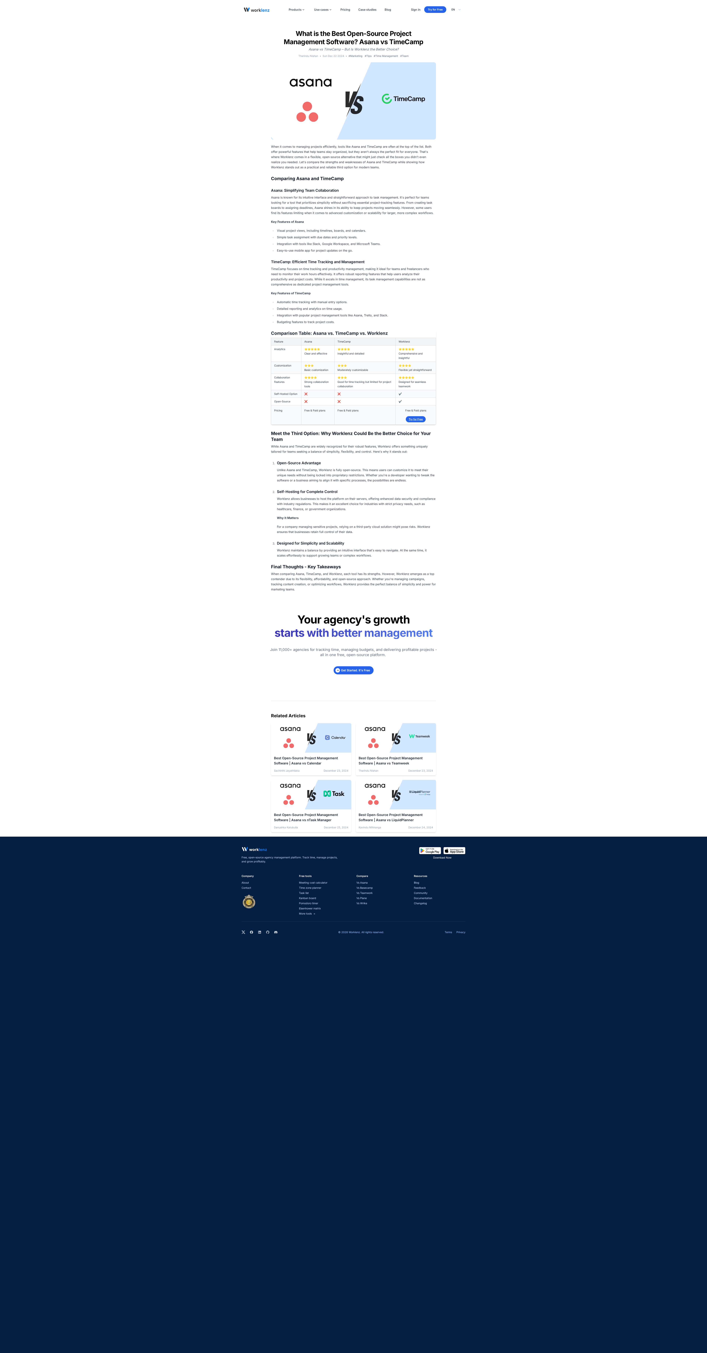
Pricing (345, 9)
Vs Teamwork (364, 892)
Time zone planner (310, 887)
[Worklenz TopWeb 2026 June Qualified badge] (249, 901)
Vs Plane (361, 898)
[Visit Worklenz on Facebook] (251, 932)
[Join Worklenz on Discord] (276, 932)
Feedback (420, 887)
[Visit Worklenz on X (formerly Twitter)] (243, 932)
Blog (388, 9)
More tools (307, 913)
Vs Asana (362, 882)
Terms (448, 932)
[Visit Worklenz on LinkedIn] (259, 932)
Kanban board (307, 898)
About (245, 882)
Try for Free (435, 9)
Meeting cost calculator (313, 882)
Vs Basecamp (364, 887)
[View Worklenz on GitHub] (268, 932)
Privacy (460, 932)
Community (421, 892)
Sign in (416, 9)
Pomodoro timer (308, 903)
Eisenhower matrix (310, 908)
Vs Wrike (361, 903)
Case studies (367, 9)
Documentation (423, 898)
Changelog (420, 903)
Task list (304, 892)
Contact (246, 887)
